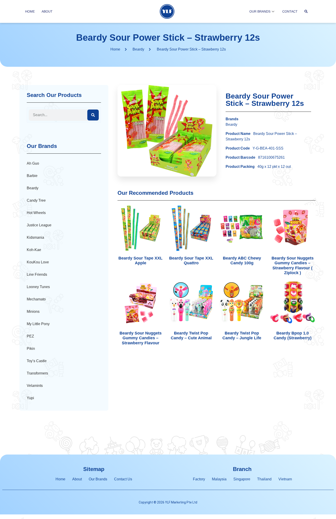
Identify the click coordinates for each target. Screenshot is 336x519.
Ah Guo (33, 163)
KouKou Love (38, 262)
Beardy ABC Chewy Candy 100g (242, 260)
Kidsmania (35, 237)
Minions (33, 311)
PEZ (30, 336)
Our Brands (259, 11)
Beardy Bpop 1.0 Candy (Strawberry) (293, 335)
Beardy (138, 49)
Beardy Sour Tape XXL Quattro (191, 260)
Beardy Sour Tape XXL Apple (140, 260)
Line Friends (37, 274)
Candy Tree (36, 200)
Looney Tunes (38, 287)
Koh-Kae (34, 250)
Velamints (35, 386)
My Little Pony (38, 324)
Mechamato (36, 299)
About (47, 11)
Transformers (37, 373)
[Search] (93, 115)
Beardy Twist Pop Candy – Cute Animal (191, 335)
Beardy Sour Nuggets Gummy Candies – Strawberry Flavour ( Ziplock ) (293, 265)
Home (30, 11)
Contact (290, 11)
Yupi (30, 398)
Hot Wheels (36, 213)
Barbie (32, 176)
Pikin (31, 348)
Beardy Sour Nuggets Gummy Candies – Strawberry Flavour (141, 338)
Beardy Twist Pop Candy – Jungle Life (241, 335)
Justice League (39, 225)
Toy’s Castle (37, 361)
